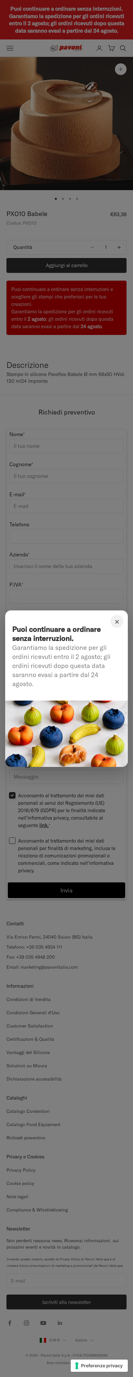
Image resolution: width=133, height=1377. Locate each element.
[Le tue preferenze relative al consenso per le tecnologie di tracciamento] (99, 1366)
